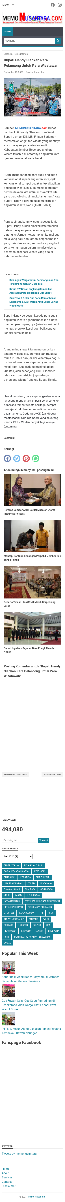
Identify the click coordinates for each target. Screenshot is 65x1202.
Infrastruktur (12, 901)
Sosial (7, 943)
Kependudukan (26, 913)
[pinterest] (26, 458)
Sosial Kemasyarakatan (16, 871)
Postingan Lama (52, 774)
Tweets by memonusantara (19, 1153)
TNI (41, 913)
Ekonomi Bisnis (12, 889)
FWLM (46, 919)
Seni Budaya (46, 889)
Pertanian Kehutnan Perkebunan (42, 901)
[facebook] (7, 458)
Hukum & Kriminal (13, 883)
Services (7, 1177)
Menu (8, 31)
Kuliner (37, 925)
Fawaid (39, 931)
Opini (48, 925)
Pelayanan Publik (33, 865)
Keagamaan (46, 883)
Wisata (18, 895)
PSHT (6, 937)
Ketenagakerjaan (13, 907)
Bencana (33, 919)
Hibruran (23, 925)
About (5, 1173)
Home (5, 1169)
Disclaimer (8, 1186)
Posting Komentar (35, 72)
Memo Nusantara (37, 1197)
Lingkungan (33, 895)
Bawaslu (26, 931)
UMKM (7, 895)
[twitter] (16, 458)
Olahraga (30, 889)
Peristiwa (25, 877)
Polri (50, 913)
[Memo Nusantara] (32, 18)
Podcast (8, 925)
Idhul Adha (53, 931)
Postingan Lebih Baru (15, 774)
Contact (7, 1181)
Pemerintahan (11, 865)
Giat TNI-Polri (43, 877)
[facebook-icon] (53, 5)
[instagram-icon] (60, 5)
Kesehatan (40, 871)
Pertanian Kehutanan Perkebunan (32, 937)
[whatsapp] (35, 458)
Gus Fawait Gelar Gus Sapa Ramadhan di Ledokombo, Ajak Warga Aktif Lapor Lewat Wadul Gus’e (33, 302)
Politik (31, 883)
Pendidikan (9, 877)
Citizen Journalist (14, 919)
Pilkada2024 (10, 931)
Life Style (9, 913)
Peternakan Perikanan (40, 907)
